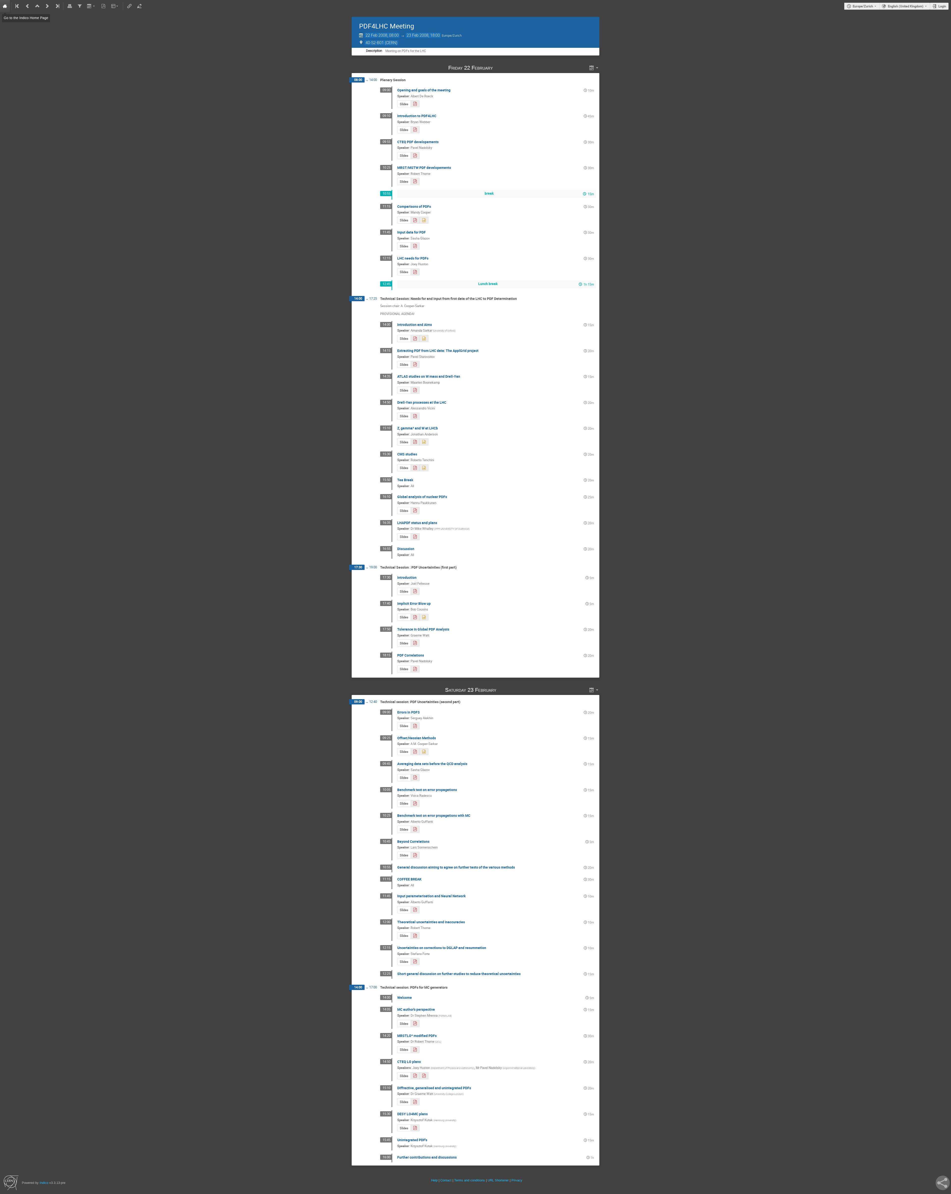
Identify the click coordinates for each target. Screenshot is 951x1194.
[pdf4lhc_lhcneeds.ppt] (424, 338)
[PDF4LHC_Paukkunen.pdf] (415, 510)
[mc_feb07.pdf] (415, 829)
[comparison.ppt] (424, 220)
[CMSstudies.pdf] (415, 468)
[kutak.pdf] (415, 1128)
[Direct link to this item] (500, 67)
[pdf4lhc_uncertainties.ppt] (424, 751)
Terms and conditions (469, 1180)
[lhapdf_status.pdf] (415, 536)
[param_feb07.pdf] (415, 909)
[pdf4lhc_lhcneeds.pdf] (415, 338)
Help (434, 1180)
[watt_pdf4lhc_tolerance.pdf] (415, 643)
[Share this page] (943, 1182)
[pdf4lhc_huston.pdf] (415, 272)
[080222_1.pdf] (415, 155)
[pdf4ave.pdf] (415, 777)
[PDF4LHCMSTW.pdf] (415, 181)
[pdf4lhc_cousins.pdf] (415, 617)
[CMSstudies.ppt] (424, 468)
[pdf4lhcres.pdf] (415, 961)
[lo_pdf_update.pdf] (415, 1075)
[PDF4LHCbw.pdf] (415, 129)
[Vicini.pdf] (415, 416)
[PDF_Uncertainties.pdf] (415, 591)
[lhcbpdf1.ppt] (424, 442)
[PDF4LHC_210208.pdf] (415, 390)
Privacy (516, 1180)
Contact (445, 1180)
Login (942, 6)
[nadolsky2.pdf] (415, 669)
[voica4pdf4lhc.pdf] (415, 803)
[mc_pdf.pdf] (415, 1023)
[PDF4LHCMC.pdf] (415, 1049)
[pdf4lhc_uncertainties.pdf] (415, 751)
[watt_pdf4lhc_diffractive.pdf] (415, 1101)
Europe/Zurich (863, 6)
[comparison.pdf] (415, 220)
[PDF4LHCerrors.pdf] (415, 935)
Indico (44, 1183)
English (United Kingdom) (906, 6)
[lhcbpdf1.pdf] (415, 442)
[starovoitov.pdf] (415, 364)
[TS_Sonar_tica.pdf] (415, 855)
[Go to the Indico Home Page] (5, 6)
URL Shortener (498, 1180)
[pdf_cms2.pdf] (415, 103)
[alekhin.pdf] (415, 725)
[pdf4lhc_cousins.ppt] (424, 617)
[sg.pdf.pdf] (415, 246)
